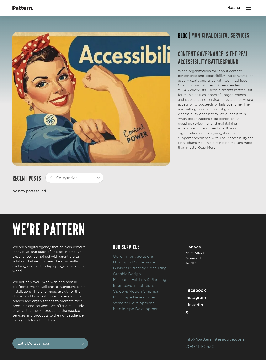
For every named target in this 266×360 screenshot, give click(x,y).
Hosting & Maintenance (134, 262)
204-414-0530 (199, 346)
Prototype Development (135, 297)
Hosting (233, 7)
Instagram (195, 297)
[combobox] (74, 178)
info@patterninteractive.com (214, 339)
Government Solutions (133, 256)
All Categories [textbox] (63, 178)
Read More (206, 147)
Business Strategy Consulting (140, 268)
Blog (183, 36)
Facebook (195, 290)
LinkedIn (194, 305)
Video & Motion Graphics (136, 291)
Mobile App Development (136, 309)
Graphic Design (127, 274)
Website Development (133, 303)
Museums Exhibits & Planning (139, 280)
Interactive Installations (134, 285)
